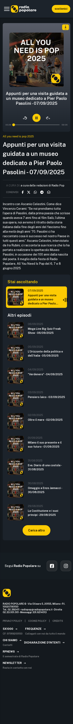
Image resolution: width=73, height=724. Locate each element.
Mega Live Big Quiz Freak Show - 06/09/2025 (44, 330)
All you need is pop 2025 (18, 136)
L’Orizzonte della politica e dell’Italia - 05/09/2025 (45, 353)
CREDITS (57, 621)
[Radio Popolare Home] (23, 9)
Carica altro (36, 530)
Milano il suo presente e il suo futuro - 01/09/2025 (45, 444)
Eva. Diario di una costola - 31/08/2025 (45, 467)
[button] (7, 9)
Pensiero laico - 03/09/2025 (46, 397)
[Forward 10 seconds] (48, 118)
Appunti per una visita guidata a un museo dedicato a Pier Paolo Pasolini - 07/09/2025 (42, 300)
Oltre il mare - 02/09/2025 (45, 419)
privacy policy (12, 621)
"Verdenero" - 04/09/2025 (45, 374)
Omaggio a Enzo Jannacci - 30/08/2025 (45, 490)
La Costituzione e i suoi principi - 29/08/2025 (43, 513)
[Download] (65, 27)
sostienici (61, 8)
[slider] (13, 124)
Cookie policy (37, 621)
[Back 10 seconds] (25, 118)
